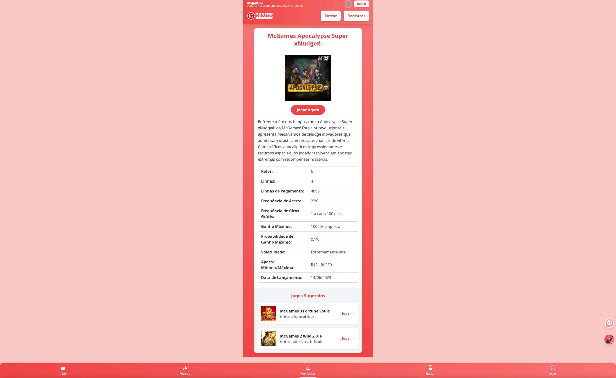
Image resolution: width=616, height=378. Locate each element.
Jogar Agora (308, 110)
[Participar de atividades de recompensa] (609, 339)
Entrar (331, 16)
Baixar (361, 4)
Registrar (356, 16)
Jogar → (348, 313)
